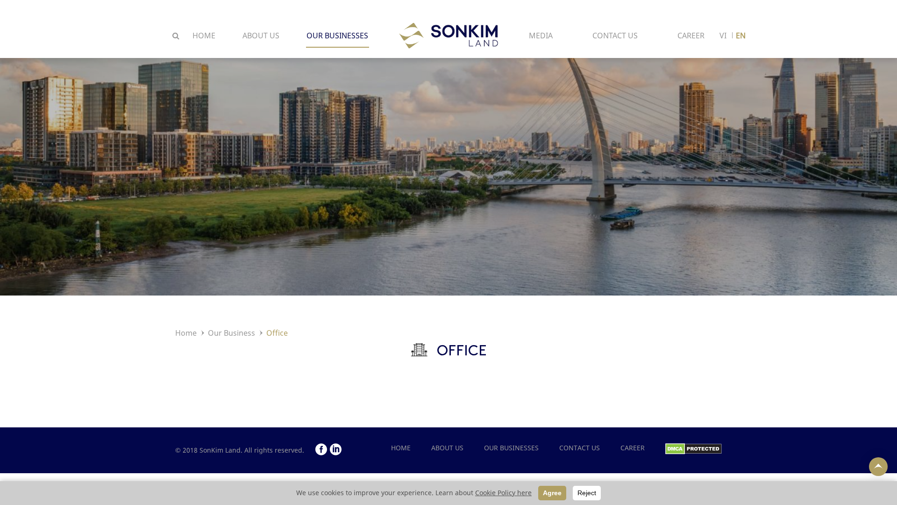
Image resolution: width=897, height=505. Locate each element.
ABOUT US (260, 35)
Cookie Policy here (503, 492)
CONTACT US (615, 35)
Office (277, 333)
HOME (203, 35)
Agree (552, 493)
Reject (586, 493)
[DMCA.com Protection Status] (693, 447)
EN (741, 35)
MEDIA (541, 35)
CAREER (691, 35)
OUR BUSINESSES (337, 35)
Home (186, 333)
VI (722, 35)
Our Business (231, 333)
